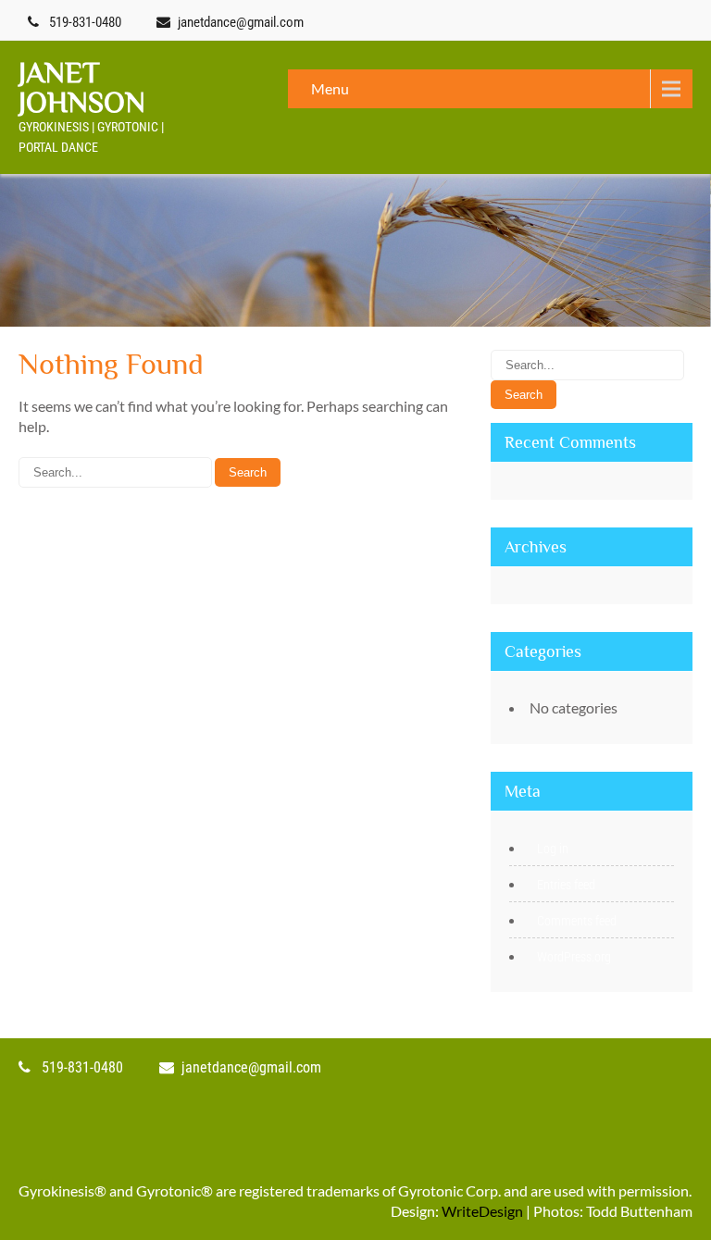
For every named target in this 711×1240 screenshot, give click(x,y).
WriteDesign (482, 1211)
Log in (552, 848)
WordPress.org (574, 956)
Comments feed (577, 920)
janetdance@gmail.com (241, 22)
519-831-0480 (85, 22)
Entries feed (566, 884)
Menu (330, 88)
